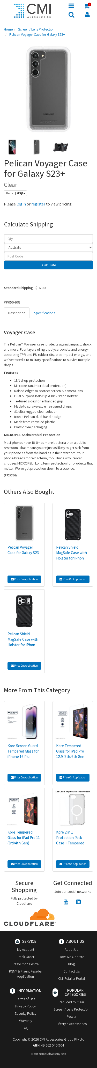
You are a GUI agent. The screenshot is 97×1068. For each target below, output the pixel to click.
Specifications (44, 313)
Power (71, 1016)
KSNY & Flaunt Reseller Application (25, 974)
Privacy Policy (25, 1006)
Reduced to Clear (71, 1002)
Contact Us (71, 971)
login (21, 204)
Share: (9, 193)
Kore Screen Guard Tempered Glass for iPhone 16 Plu (23, 751)
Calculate (48, 265)
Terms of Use (25, 999)
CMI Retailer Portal (71, 978)
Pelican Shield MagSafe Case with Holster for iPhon (71, 553)
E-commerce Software (44, 1054)
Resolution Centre (26, 964)
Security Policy (25, 1013)
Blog (71, 964)
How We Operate (71, 956)
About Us (71, 949)
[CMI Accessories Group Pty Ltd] (32, 10)
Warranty (25, 1020)
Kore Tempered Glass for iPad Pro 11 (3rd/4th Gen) (24, 837)
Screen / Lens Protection (71, 1009)
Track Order (25, 956)
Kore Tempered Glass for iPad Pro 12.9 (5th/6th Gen (70, 751)
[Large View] (12, 147)
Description (16, 313)
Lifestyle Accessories (71, 1023)
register (38, 204)
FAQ (25, 1028)
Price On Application (26, 579)
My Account (25, 949)
